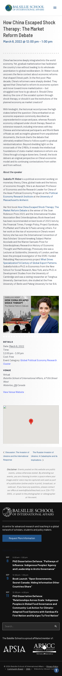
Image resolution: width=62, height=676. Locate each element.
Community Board (15, 669)
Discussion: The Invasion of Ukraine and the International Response (16, 456)
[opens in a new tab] (14, 648)
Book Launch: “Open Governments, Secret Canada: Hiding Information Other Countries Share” (36, 582)
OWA (28, 669)
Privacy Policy (52, 666)
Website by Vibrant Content (45, 669)
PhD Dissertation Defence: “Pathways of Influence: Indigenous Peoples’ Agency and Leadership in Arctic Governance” (36, 565)
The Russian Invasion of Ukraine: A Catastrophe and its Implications (44, 456)
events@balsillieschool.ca (31, 490)
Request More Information (22, 538)
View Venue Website (13, 392)
